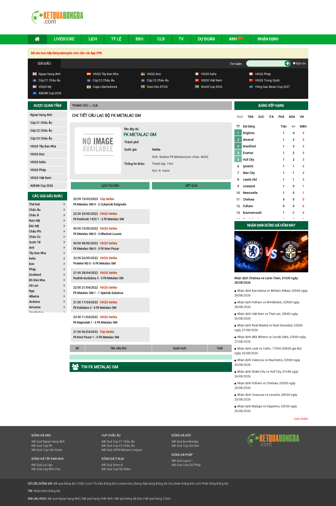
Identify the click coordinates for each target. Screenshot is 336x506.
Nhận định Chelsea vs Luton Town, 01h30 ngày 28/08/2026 (266, 280)
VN (302, 117)
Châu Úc (35, 237)
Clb (161, 39)
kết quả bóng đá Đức (128, 498)
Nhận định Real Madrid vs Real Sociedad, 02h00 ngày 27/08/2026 (268, 328)
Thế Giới (34, 204)
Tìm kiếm (236, 64)
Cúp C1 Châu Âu (41, 122)
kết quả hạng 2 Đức (158, 498)
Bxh (139, 39)
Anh (31, 247)
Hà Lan (33, 285)
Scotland (35, 274)
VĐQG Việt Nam (40, 178)
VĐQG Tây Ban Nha (43, 146)
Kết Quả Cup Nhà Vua (45, 469)
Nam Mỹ (34, 220)
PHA (281, 117)
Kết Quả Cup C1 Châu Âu (118, 441)
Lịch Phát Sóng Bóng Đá (212, 483)
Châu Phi (35, 231)
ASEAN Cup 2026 (41, 185)
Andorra (34, 302)
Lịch (93, 39)
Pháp (32, 269)
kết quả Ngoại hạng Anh (64, 498)
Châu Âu (35, 210)
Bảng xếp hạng (271, 105)
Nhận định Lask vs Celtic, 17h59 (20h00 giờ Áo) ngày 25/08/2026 (268, 351)
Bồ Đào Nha (37, 280)
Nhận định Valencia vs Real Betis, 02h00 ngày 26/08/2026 (267, 362)
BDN (292, 117)
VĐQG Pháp (38, 170)
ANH (233, 39)
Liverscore (125, 483)
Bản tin (300, 63)
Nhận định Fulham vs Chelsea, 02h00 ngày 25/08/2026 (264, 386)
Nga (31, 291)
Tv (181, 39)
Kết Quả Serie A (112, 465)
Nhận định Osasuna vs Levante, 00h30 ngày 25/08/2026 (265, 397)
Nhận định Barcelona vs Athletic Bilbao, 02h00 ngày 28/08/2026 (271, 293)
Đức (31, 264)
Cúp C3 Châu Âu (41, 138)
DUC (261, 117)
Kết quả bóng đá (64, 483)
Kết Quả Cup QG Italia (116, 469)
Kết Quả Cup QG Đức (185, 445)
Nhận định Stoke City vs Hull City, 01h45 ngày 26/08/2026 (266, 374)
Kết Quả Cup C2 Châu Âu (118, 445)
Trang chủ (80, 105)
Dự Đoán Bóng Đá (181, 483)
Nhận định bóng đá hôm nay (271, 225)
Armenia (35, 307)
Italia (32, 258)
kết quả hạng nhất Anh (97, 498)
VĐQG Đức (37, 154)
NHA (240, 117)
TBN (250, 117)
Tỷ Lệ (116, 39)
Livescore (64, 39)
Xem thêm (301, 419)
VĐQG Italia (38, 162)
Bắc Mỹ (34, 226)
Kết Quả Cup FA (41, 445)
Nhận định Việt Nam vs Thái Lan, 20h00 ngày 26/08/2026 (266, 316)
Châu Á (34, 215)
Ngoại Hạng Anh (41, 115)
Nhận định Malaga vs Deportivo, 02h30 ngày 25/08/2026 (265, 409)
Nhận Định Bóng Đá (47, 491)
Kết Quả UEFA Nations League (122, 450)
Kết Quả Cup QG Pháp (186, 465)
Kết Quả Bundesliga (185, 441)
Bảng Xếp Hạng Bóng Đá (150, 483)
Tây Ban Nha (37, 253)
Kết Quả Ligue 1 (182, 460)
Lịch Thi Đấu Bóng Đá (101, 483)
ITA (271, 117)
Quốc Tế (34, 242)
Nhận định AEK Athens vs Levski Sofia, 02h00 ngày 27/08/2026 (270, 339)
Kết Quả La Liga (41, 465)
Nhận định (268, 39)
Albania (34, 296)
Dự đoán (206, 39)
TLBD (80, 483)
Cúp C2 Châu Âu (41, 130)
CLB (95, 105)
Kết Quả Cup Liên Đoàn (46, 450)
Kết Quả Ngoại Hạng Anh (48, 441)
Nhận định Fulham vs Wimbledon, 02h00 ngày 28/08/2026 (266, 305)
